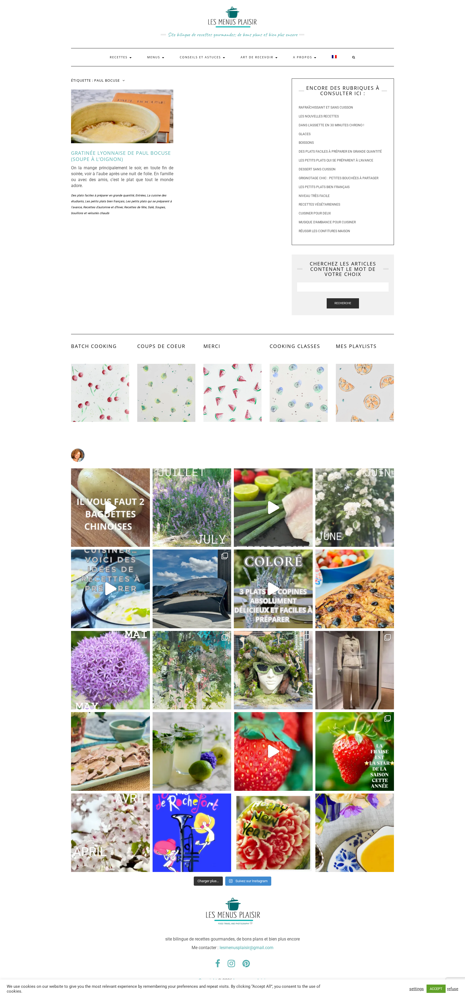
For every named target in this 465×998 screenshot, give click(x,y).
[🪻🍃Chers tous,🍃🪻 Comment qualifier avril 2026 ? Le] (110, 833)
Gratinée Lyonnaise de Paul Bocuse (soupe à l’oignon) (121, 156)
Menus (154, 57)
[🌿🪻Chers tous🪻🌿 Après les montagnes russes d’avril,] (110, 670)
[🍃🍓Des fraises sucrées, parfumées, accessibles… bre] (354, 751)
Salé (151, 207)
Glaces (305, 134)
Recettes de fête (135, 207)
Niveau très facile (314, 196)
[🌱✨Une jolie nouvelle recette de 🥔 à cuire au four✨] (110, 507)
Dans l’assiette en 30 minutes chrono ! (331, 125)
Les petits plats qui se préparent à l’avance (336, 160)
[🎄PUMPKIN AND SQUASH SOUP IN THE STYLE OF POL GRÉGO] (354, 833)
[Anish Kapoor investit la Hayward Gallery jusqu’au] (192, 589)
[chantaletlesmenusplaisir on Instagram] (232, 455)
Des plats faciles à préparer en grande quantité (102, 195)
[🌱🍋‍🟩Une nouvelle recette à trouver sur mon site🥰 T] (273, 507)
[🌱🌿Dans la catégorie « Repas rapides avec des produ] (273, 589)
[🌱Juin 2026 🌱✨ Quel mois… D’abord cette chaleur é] (354, 507)
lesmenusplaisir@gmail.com (246, 947)
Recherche (342, 303)
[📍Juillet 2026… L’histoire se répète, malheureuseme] (192, 507)
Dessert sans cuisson (317, 169)
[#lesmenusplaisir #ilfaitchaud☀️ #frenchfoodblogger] (110, 589)
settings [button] (416, 988)
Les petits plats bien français (104, 201)
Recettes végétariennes (319, 204)
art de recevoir (258, 57)
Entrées (140, 195)
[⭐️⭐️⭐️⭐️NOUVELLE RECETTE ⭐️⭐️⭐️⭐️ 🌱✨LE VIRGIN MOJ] (192, 751)
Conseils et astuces (201, 57)
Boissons (306, 143)
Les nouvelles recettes (319, 116)
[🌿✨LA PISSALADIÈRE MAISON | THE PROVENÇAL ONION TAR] (354, 589)
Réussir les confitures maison (324, 231)
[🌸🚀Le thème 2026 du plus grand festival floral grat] (273, 670)
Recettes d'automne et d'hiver (103, 207)
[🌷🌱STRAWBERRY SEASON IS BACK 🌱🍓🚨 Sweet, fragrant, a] (273, 751)
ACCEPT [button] (436, 989)
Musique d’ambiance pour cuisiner (327, 222)
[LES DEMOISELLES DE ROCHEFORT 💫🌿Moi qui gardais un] (192, 833)
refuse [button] (452, 988)
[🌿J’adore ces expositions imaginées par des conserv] (354, 670)
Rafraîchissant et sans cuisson (326, 107)
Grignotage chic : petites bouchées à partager (338, 178)
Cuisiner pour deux (315, 213)
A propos (303, 57)
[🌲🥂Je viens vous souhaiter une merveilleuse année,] (273, 833)
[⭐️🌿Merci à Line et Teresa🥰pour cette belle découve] (192, 670)
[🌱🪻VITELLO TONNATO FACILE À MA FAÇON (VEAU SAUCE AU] (110, 751)
